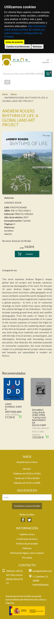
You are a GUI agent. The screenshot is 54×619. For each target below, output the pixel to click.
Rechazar (37, 46)
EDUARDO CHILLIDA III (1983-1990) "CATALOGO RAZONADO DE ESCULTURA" (39, 417)
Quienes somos (27, 534)
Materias (27, 548)
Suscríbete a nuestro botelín (27, 506)
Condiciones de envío (27, 538)
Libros (13, 94)
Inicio (5, 94)
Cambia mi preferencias (18, 46)
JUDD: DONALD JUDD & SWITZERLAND (13, 408)
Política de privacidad (27, 543)
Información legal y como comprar (27, 552)
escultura (8, 230)
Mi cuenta (27, 557)
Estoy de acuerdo (14, 42)
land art (8, 233)
